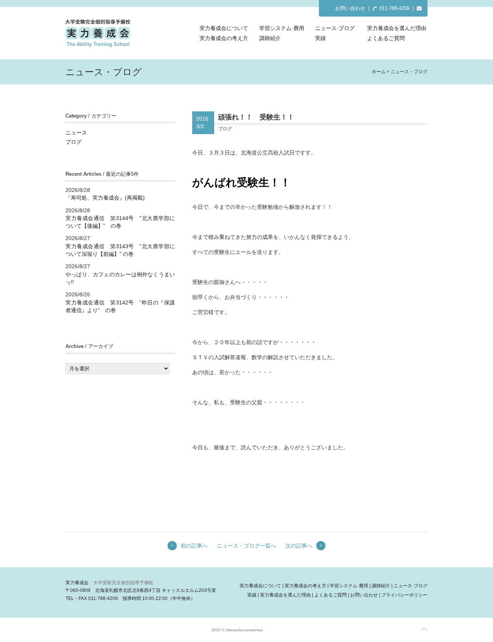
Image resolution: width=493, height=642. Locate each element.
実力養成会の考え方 (224, 38)
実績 (320, 38)
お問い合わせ (350, 8)
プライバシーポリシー (404, 595)
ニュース (76, 132)
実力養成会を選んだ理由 (396, 28)
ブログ (73, 142)
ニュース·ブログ (335, 28)
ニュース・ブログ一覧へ (246, 546)
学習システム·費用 (281, 28)
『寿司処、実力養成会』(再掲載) (105, 198)
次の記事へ (298, 546)
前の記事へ (194, 546)
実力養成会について (224, 28)
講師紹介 (270, 38)
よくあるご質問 (386, 38)
